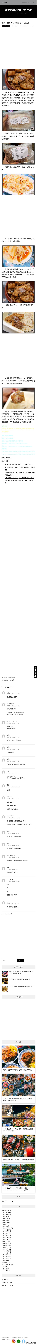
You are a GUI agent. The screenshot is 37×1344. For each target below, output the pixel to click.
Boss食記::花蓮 (7, 1254)
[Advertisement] (18, 48)
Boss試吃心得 (11, 677)
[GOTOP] (23, 1341)
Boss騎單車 (6, 1260)
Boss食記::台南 (7, 1235)
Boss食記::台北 (7, 1233)
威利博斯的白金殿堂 (18, 10)
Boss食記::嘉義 (7, 1239)
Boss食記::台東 (7, 1237)
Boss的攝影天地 (7, 1214)
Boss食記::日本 (7, 1247)
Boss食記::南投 (7, 1230)
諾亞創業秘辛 (6, 1270)
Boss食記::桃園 (7, 1249)
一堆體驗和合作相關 (8, 1264)
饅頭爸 (22, 92)
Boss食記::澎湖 (7, 1251)
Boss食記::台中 (7, 1232)
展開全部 (4, 1211)
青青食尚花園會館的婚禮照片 (12, 95)
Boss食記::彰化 (7, 1245)
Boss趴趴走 (6, 1220)
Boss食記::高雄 (7, 1258)
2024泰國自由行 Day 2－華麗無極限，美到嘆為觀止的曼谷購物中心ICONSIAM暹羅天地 (20, 480)
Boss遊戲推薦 (6, 1222)
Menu (5, 2)
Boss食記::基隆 (7, 1241)
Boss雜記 (5, 1224)
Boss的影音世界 (7, 1212)
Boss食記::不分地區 (8, 1228)
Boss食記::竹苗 (7, 1253)
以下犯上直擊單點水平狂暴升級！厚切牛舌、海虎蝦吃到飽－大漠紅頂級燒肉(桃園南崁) (20, 467)
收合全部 (9, 1211)
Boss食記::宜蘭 (7, 1243)
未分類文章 (6, 1268)
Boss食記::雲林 (7, 1256)
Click (35, 672)
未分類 (5, 1266)
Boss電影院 (6, 1226)
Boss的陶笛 (6, 1216)
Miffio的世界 (6, 1262)
